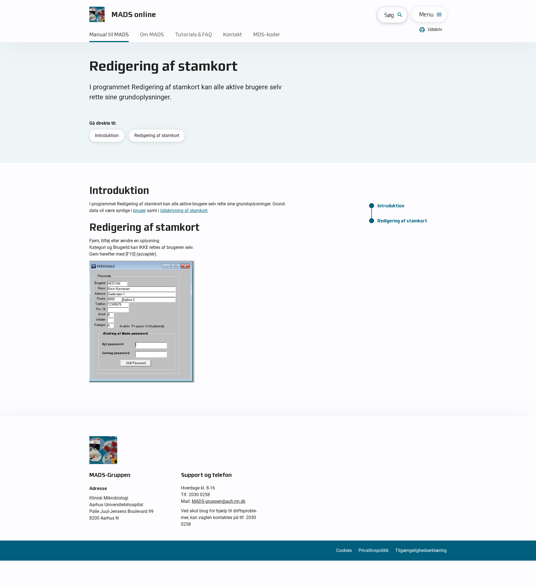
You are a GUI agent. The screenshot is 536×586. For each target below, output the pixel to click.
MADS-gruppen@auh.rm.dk (218, 501)
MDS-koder (266, 34)
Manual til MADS (109, 34)
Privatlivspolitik (373, 550)
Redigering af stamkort (156, 135)
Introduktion (107, 135)
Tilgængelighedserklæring (421, 550)
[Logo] (97, 14)
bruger (139, 210)
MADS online (133, 14)
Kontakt (232, 34)
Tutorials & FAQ (193, 34)
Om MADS (152, 34)
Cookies (344, 550)
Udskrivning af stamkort (183, 210)
